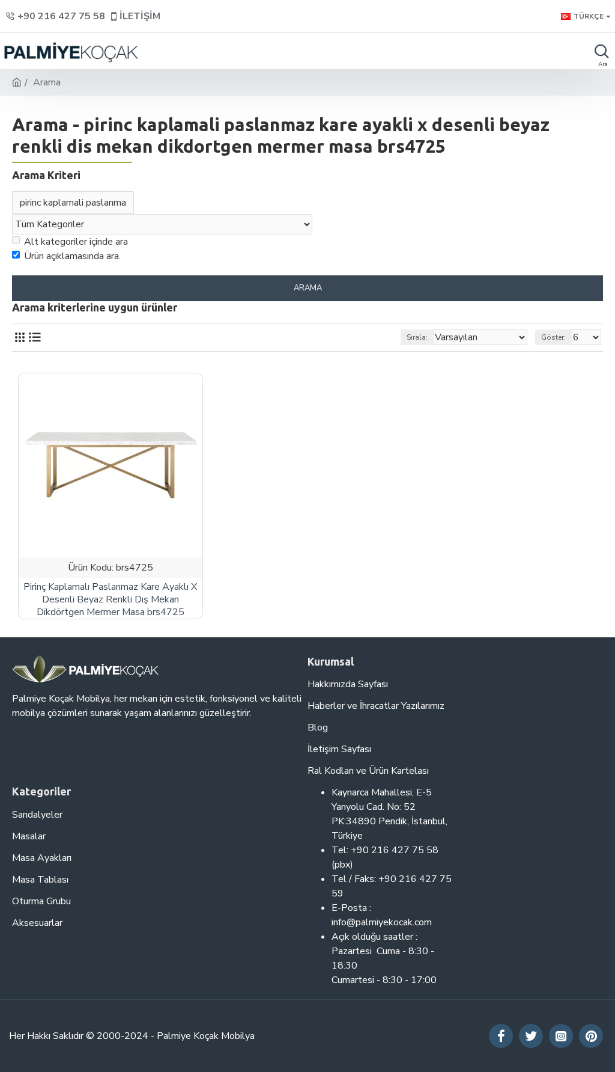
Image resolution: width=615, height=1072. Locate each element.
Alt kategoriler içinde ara (76, 241)
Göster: (553, 337)
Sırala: (417, 337)
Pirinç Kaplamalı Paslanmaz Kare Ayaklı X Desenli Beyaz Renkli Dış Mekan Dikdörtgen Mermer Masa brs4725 (110, 599)
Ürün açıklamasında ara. (72, 256)
